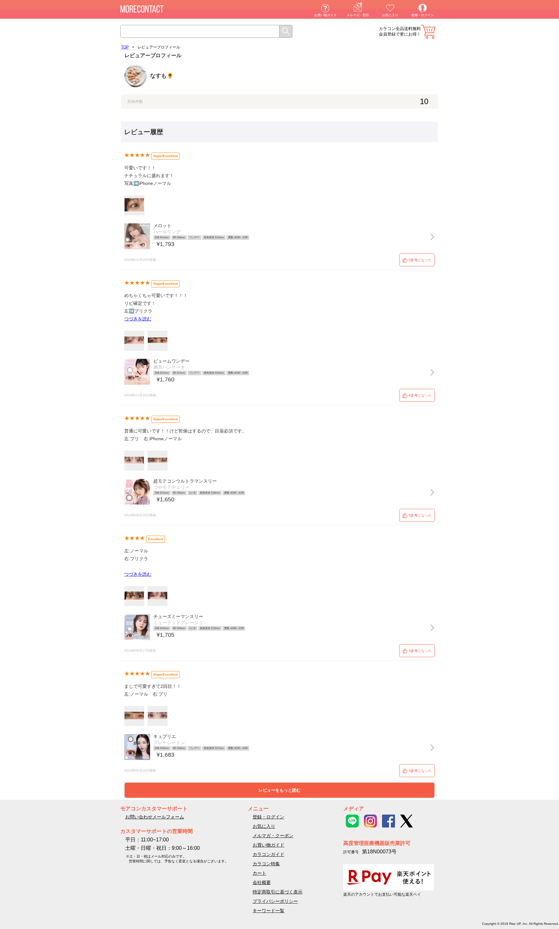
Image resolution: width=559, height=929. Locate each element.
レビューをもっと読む (279, 790)
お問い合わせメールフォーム (154, 816)
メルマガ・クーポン (273, 835)
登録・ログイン (422, 15)
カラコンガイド (268, 854)
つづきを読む (137, 318)
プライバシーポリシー (275, 901)
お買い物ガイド (325, 15)
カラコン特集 (266, 863)
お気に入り (390, 15)
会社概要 (262, 882)
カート (428, 32)
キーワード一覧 (268, 910)
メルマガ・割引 (357, 15)
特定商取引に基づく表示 (277, 891)
